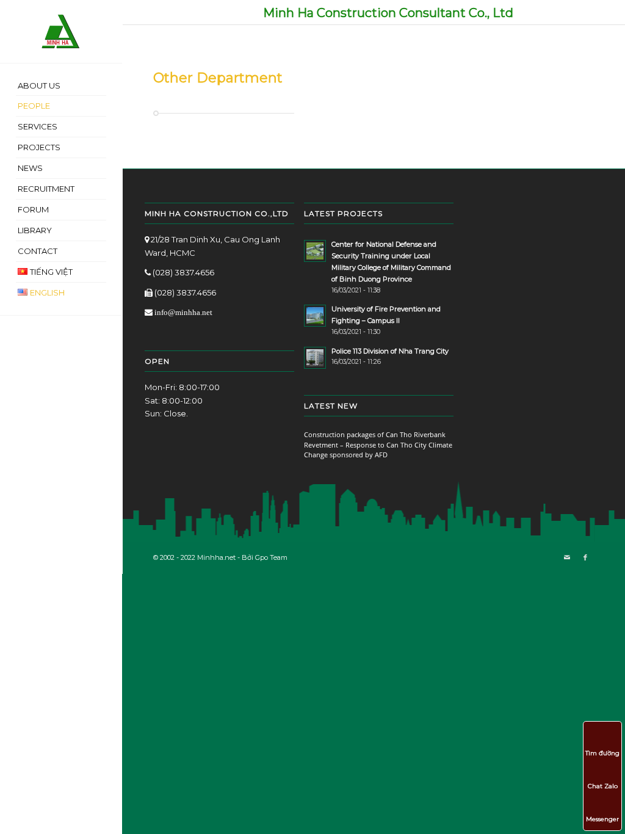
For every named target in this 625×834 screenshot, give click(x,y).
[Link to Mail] (567, 557)
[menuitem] (61, 86)
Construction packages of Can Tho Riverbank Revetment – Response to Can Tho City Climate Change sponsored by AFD (378, 444)
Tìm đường (602, 753)
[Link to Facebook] (585, 557)
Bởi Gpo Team (264, 557)
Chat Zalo (603, 786)
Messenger (602, 819)
